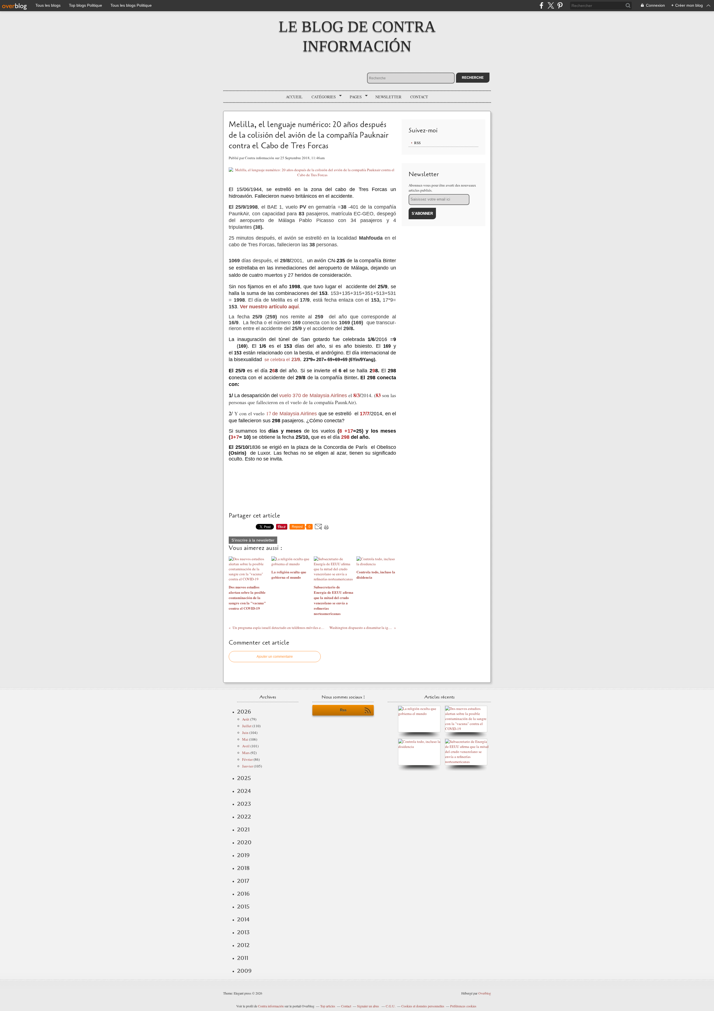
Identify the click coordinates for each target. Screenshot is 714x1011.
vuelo (285, 395)
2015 (243, 906)
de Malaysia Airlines (295, 413)
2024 (244, 791)
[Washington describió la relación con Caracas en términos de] (467, 761)
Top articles (327, 1006)
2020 (244, 842)
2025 (244, 778)
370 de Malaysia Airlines (320, 395)
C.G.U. (390, 1006)
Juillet (247, 725)
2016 (243, 893)
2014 (243, 919)
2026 (244, 711)
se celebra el (277, 359)
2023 (244, 803)
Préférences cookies (463, 1006)
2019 (243, 855)
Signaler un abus (368, 1006)
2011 (242, 958)
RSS (417, 142)
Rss (343, 710)
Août (245, 719)
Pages (354, 97)
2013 (243, 932)
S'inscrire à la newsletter (252, 540)
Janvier (247, 766)
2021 (243, 829)
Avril (246, 745)
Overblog (484, 993)
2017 (243, 881)
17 (268, 413)
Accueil (294, 96)
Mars (246, 752)
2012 (243, 945)
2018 (243, 868)
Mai (245, 739)
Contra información (271, 1006)
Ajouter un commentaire (275, 657)
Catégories (322, 97)
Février (247, 759)
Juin (245, 732)
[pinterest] (559, 5)
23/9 (295, 359)
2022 (244, 816)
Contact (419, 96)
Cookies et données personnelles (422, 1006)
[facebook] (541, 5)
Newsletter (388, 96)
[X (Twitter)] (550, 5)
